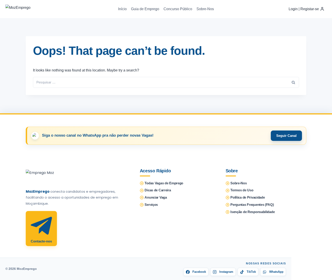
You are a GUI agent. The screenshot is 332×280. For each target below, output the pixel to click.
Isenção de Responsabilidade (252, 212)
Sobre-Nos (205, 9)
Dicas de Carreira (158, 190)
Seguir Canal (286, 136)
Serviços (151, 204)
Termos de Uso (241, 190)
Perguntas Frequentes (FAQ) (252, 204)
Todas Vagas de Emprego (164, 183)
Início (122, 9)
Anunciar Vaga (156, 197)
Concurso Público (178, 9)
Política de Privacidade (247, 197)
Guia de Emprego (145, 9)
